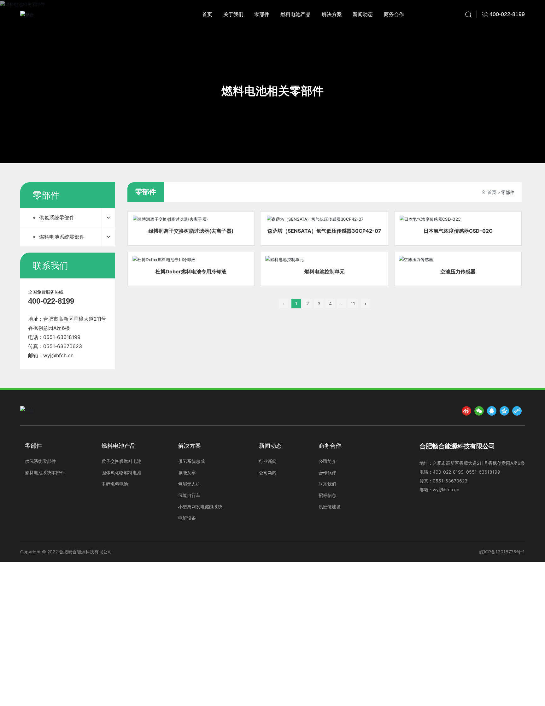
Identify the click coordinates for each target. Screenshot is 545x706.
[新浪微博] (466, 411)
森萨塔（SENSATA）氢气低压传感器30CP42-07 (324, 231)
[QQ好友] (491, 411)
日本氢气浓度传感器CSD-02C (458, 231)
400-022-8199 (51, 301)
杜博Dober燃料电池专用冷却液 (190, 271)
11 (353, 303)
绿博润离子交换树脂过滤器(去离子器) (191, 231)
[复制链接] (517, 411)
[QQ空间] (504, 411)
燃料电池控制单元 (324, 271)
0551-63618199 (61, 337)
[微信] (479, 411)
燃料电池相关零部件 (272, 91)
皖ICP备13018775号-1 (502, 551)
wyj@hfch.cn (58, 355)
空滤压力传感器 (458, 271)
